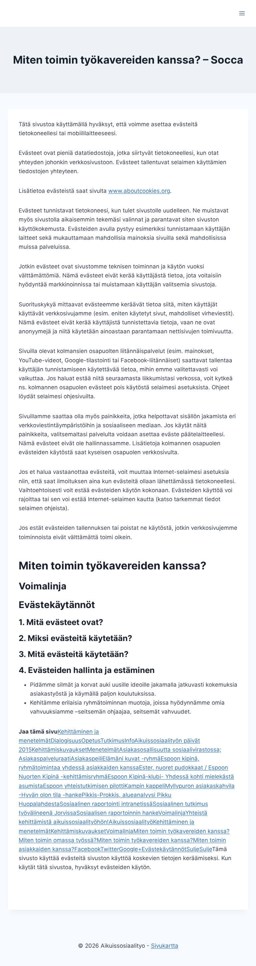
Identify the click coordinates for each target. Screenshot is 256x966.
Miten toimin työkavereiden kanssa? (181, 831)
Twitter (109, 849)
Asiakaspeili (86, 758)
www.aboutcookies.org (139, 190)
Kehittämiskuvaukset (59, 749)
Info (129, 740)
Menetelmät (103, 749)
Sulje (192, 849)
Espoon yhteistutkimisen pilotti (83, 786)
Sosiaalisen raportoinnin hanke (117, 812)
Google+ (130, 849)
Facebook (87, 849)
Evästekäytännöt (164, 849)
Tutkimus (112, 740)
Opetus (90, 740)
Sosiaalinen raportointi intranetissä (106, 804)
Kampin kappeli (144, 786)
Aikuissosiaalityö (131, 821)
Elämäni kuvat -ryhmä (131, 758)
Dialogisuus (66, 740)
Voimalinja (171, 812)
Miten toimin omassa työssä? (58, 840)
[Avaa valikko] (242, 13)
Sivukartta (164, 945)
